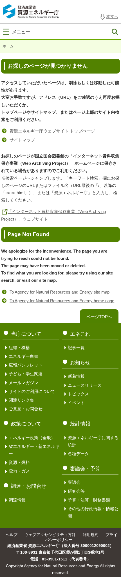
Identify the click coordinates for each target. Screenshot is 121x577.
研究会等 (76, 491)
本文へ (112, 16)
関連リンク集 (21, 400)
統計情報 (80, 424)
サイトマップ (22, 140)
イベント (76, 402)
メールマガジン (23, 382)
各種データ (78, 453)
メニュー (21, 31)
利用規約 (90, 534)
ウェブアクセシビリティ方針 (50, 534)
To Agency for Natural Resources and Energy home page (62, 300)
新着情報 (76, 376)
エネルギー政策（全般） (32, 437)
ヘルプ (11, 534)
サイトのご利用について (32, 391)
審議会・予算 (85, 468)
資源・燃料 (19, 462)
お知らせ (80, 362)
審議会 (74, 482)
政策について (26, 424)
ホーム (8, 46)
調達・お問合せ (28, 486)
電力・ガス (19, 471)
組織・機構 (19, 347)
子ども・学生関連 (25, 373)
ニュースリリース (85, 385)
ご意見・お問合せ (25, 408)
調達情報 (17, 500)
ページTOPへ (99, 316)
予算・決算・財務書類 (89, 500)
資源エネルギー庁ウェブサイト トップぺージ (52, 131)
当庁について (26, 334)
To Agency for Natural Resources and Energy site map (59, 292)
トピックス (78, 393)
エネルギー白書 (23, 356)
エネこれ (80, 334)
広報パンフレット (25, 365)
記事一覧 (76, 347)
